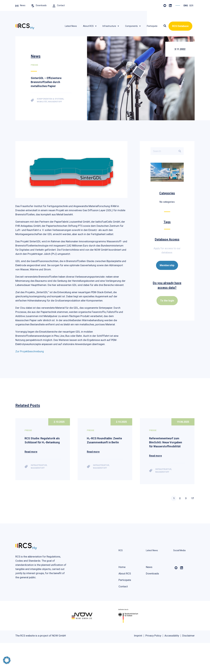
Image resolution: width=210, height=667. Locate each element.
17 (192, 498)
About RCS (88, 26)
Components (131, 26)
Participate (152, 26)
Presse (28, 430)
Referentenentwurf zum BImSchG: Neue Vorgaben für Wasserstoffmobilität (165, 442)
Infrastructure (109, 26)
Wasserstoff (38, 468)
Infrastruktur (39, 465)
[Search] (180, 151)
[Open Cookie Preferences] (6, 663)
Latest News (71, 26)
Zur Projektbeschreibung (29, 351)
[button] (165, 26)
